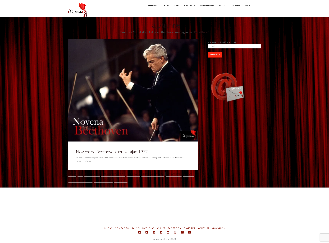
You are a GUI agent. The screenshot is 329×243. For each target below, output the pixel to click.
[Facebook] (139, 232)
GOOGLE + (218, 228)
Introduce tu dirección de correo (222, 42)
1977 (72, 174)
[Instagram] (175, 232)
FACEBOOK (174, 228)
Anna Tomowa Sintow (113, 174)
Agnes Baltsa (92, 174)
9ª (80, 174)
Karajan (188, 174)
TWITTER (189, 228)
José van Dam (174, 174)
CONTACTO (122, 228)
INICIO (108, 228)
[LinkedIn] (161, 232)
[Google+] (154, 232)
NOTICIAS (148, 228)
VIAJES (161, 228)
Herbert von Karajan (152, 174)
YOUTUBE (204, 228)
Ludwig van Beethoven (80, 180)
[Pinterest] (182, 232)
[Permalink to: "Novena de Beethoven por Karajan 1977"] (133, 90)
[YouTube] (168, 232)
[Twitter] (146, 232)
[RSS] (189, 232)
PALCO (136, 228)
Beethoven (133, 174)
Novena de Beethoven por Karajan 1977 (112, 151)
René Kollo (121, 180)
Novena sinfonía (103, 180)
